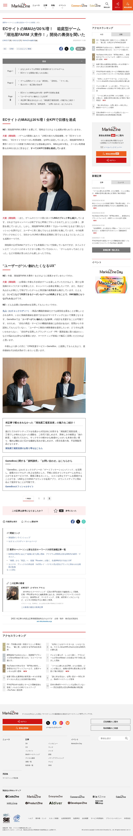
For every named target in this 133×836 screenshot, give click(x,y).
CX (26, 747)
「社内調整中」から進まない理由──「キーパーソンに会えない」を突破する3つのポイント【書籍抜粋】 (111, 229)
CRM (11, 49)
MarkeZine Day (76, 743)
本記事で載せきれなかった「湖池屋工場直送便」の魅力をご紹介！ (48, 100)
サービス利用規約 (97, 818)
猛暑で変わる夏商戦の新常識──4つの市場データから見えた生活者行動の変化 (24, 677)
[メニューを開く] (5, 5)
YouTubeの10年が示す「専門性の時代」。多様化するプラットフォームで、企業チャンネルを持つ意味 (24, 668)
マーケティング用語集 (10, 778)
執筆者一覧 (29, 765)
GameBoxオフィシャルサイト (19, 486)
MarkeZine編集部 (29, 40)
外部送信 (127, 818)
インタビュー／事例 (24, 49)
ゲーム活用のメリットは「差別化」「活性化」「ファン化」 (45, 80)
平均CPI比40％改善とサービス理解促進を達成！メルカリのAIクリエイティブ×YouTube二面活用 (24, 687)
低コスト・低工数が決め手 (31, 84)
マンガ (50, 747)
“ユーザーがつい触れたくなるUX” (34, 96)
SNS (50, 765)
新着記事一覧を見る (111, 250)
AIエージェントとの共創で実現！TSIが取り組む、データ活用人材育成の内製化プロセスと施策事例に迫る (111, 204)
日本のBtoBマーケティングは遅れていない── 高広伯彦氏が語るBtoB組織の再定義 (67, 685)
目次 (44, 61)
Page (10, 71)
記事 (45, 5)
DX (26, 743)
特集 (53, 5)
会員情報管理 (66, 818)
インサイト (29, 751)
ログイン (112, 160)
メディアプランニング (56, 758)
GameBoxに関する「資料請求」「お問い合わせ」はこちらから (46, 104)
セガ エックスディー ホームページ (22, 541)
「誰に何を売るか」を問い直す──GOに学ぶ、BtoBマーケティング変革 (67, 677)
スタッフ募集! (54, 818)
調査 (49, 754)
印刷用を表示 (11, 521)
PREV (29, 498)
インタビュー (53, 743)
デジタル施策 (30, 758)
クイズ (50, 751)
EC (5, 49)
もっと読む (11, 569)
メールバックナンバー (113, 147)
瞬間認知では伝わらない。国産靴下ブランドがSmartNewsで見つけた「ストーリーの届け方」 (24, 658)
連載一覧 (28, 761)
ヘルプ (30, 818)
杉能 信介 (16, 40)
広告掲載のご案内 (110, 721)
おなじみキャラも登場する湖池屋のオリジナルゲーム (42, 69)
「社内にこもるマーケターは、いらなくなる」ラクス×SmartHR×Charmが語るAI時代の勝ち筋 (67, 647)
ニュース (36, 5)
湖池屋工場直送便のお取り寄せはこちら (24, 448)
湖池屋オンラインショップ (19, 537)
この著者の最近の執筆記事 (32, 607)
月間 (120, 34)
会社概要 (85, 818)
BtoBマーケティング (32, 754)
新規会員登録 (112, 154)
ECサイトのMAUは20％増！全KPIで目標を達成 (40, 92)
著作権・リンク (40, 818)
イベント (62, 5)
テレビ (50, 761)
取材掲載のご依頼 (110, 728)
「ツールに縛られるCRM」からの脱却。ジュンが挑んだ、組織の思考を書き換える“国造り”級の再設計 (67, 668)
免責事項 (76, 818)
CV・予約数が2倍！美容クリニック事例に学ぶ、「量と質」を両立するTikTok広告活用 (24, 647)
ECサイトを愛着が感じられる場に (34, 72)
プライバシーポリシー (114, 818)
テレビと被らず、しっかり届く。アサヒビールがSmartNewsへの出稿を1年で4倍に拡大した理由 (67, 658)
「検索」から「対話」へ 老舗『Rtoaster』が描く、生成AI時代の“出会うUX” (40, 560)
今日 (101, 34)
